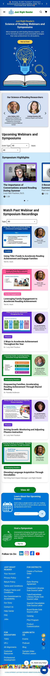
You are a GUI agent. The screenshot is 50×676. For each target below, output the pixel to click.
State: (33, 146)
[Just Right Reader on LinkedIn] (21, 555)
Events (25, 639)
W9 (28, 578)
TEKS (6, 639)
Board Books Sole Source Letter (34, 610)
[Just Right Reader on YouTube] (37, 556)
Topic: (4, 222)
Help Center (9, 611)
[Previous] (3, 4)
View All (25, 489)
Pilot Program (33, 620)
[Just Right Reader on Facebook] (32, 555)
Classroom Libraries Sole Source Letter (35, 589)
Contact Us (8, 607)
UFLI (6, 643)
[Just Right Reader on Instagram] (27, 555)
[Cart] (46, 12)
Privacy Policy (10, 578)
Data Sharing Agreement (32, 583)
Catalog (30, 616)
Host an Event (25, 42)
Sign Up (20, 544)
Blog (24, 647)
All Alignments (10, 647)
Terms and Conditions (13, 586)
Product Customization (33, 625)
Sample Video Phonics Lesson (29, 652)
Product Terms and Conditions (12, 591)
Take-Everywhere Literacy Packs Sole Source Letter (35, 596)
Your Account (9, 574)
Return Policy (9, 582)
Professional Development (9, 658)
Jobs (6, 619)
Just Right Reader (22, 672)
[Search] (41, 12)
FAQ (6, 615)
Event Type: (6, 146)
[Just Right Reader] (21, 12)
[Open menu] (4, 12)
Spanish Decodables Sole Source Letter (35, 604)
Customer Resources (8, 652)
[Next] (46, 4)
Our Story (8, 603)
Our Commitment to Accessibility (12, 597)
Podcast (25, 643)
